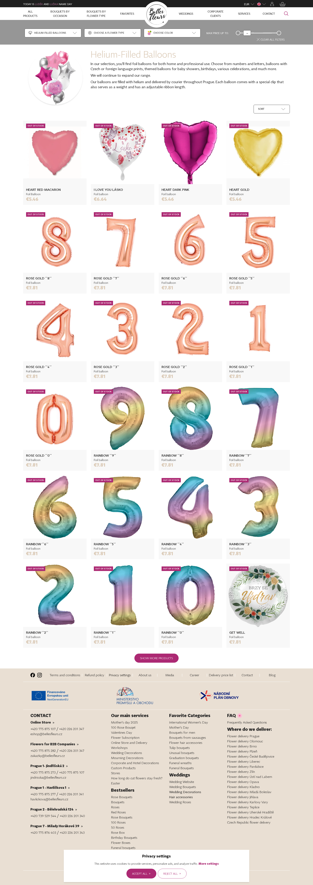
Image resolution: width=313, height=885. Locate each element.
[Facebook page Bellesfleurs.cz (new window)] (32, 675)
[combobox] (47, 33)
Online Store (42, 722)
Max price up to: (217, 33)
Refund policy (94, 675)
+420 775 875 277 (43, 794)
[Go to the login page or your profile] (272, 4)
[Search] (286, 14)
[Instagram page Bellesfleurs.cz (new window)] (39, 675)
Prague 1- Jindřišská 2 (49, 766)
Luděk (39, 4)
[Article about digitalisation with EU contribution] (72, 695)
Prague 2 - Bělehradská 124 (53, 809)
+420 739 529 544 (43, 816)
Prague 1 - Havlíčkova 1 (50, 788)
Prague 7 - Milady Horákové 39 (56, 826)
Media (169, 675)
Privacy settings (120, 675)
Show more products (156, 658)
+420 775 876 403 (43, 832)
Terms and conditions (65, 675)
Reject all (172, 873)
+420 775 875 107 (43, 729)
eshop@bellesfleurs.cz (46, 734)
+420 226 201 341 (71, 794)
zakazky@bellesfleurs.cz (47, 756)
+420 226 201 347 (71, 729)
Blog (272, 675)
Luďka (54, 4)
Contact (247, 675)
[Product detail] (55, 152)
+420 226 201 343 (72, 832)
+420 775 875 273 (43, 772)
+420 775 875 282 (43, 751)
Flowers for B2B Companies (54, 744)
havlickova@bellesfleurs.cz (49, 799)
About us (145, 675)
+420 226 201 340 (72, 816)
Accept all (141, 873)
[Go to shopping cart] (282, 4)
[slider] (247, 33)
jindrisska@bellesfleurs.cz (48, 777)
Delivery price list (221, 675)
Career (194, 675)
